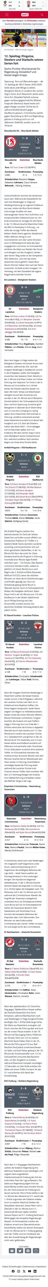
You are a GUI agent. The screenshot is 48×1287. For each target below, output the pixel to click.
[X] (24, 1271)
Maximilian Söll (15, 326)
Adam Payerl (14, 500)
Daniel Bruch (25, 497)
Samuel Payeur (15, 1130)
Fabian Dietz (10, 972)
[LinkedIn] (35, 1271)
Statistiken (25, 160)
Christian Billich (34, 1133)
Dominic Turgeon (12, 655)
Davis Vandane (20, 484)
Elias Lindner (19, 316)
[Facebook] (28, 1250)
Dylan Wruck (25, 832)
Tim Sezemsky (34, 658)
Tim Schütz (10, 487)
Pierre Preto (31, 1124)
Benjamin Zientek (32, 319)
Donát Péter (24, 1127)
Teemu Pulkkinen (21, 969)
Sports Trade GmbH (31, 1279)
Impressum (41, 1266)
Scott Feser (24, 975)
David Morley (19, 1117)
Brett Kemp (24, 323)
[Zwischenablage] (36, 1250)
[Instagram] (18, 1271)
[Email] (12, 1250)
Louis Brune (34, 829)
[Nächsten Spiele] (45, 5)
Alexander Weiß (26, 493)
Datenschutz (29, 1266)
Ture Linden (18, 167)
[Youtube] (29, 1271)
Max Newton (35, 487)
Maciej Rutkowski (21, 652)
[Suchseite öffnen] (42, 14)
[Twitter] (20, 1250)
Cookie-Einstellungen (11, 1266)
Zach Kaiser (36, 972)
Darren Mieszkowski (28, 661)
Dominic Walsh (20, 826)
